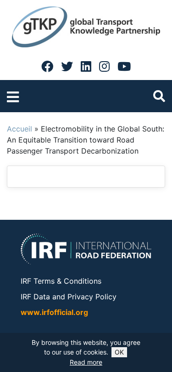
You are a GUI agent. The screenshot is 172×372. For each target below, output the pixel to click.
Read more (86, 362)
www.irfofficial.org (54, 312)
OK (119, 352)
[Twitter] (67, 66)
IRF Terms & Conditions (61, 281)
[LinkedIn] (86, 66)
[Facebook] (47, 66)
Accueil (19, 128)
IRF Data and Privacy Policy (69, 296)
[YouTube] (124, 66)
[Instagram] (104, 66)
